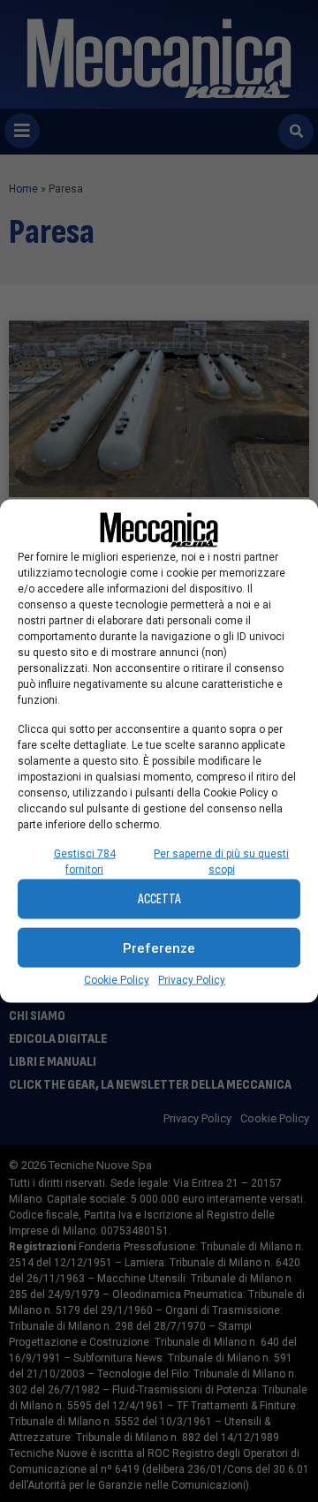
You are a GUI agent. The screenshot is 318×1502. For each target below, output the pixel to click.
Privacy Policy (191, 980)
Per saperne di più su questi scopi (221, 862)
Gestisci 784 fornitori (85, 862)
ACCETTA (159, 898)
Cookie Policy (116, 980)
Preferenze (159, 947)
